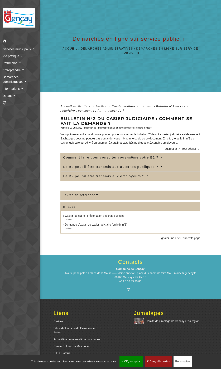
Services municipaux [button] (17, 49)
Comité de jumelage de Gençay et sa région (172, 320)
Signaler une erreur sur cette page (179, 238)
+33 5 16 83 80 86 (130, 281)
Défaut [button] (8, 96)
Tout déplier (191, 148)
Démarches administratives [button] (13, 79)
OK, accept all (132, 361)
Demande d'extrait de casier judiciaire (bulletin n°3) (96, 224)
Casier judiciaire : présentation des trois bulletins (94, 215)
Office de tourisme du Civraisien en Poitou (75, 330)
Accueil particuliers (76, 106)
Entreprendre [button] (12, 70)
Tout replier (172, 148)
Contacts (130, 262)
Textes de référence (79, 195)
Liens (61, 313)
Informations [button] (12, 88)
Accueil (70, 48)
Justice (102, 106)
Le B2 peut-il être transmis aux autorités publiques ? (111, 167)
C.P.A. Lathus (62, 353)
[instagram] (130, 289)
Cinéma (58, 321)
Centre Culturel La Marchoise (71, 346)
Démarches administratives (107, 48)
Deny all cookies (159, 361)
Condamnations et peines (132, 106)
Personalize (182, 361)
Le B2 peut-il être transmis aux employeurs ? (104, 176)
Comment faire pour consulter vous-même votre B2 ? (111, 157)
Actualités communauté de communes (77, 339)
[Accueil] (20, 18)
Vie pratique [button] (11, 56)
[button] (20, 42)
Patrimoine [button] (10, 63)
